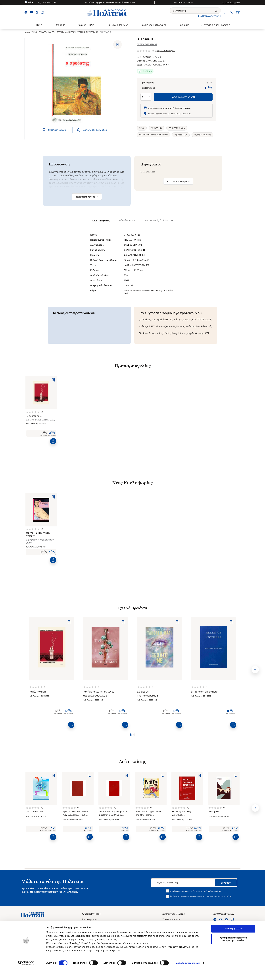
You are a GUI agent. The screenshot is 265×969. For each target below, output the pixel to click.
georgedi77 (203, 333)
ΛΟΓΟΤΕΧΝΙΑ (44, 32)
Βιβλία (38, 25)
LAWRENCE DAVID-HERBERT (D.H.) (40, 542)
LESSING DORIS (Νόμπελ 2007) (40, 419)
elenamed (160, 326)
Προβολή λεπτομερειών (187, 963)
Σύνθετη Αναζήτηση (209, 16)
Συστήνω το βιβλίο (57, 129)
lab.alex (182, 333)
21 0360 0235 (49, 2)
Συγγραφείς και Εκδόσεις (215, 25)
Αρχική (27, 32)
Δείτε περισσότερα (87, 196)
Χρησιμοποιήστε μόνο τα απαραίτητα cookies (233, 939)
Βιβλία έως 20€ (181, 134)
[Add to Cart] (53, 441)
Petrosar (180, 326)
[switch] (93, 962)
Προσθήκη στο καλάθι (183, 97)
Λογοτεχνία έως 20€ (202, 134)
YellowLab (206, 326)
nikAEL (151, 326)
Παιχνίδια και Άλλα (117, 25)
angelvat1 (192, 333)
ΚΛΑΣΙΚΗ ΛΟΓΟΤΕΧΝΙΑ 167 (156, 64)
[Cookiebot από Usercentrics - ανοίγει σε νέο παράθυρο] (26, 963)
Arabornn (190, 326)
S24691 (167, 333)
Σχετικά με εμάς (90, 919)
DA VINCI (198, 319)
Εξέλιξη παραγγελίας (231, 2)
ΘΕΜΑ (34, 32)
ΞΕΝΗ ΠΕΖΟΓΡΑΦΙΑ (60, 32)
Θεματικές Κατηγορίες (153, 25)
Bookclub (184, 25)
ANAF (208, 319)
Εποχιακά (60, 25)
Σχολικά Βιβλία (86, 25)
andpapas (177, 319)
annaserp (188, 319)
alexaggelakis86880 (162, 319)
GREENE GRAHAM (147, 44)
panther (158, 333)
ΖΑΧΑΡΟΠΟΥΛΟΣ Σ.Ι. (156, 60)
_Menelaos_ (145, 319)
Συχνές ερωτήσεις (171, 919)
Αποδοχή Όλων (233, 928)
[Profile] (231, 13)
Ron (198, 326)
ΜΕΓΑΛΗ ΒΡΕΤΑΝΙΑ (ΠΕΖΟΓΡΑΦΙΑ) (83, 32)
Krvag (174, 333)
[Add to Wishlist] (117, 44)
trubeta (142, 326)
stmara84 (170, 326)
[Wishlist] (225, 13)
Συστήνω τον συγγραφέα (95, 129)
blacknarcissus (146, 333)
